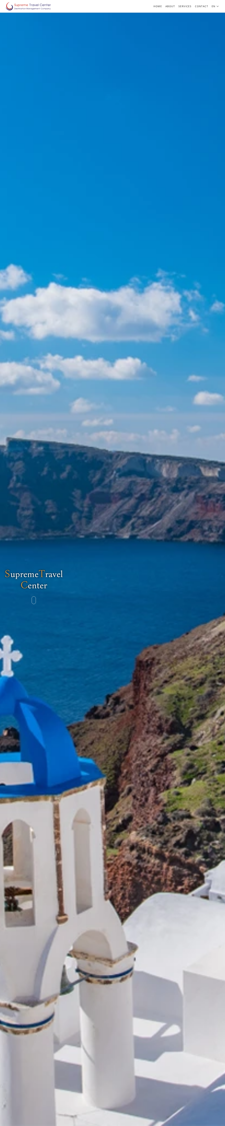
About (170, 6)
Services (184, 6)
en (214, 6)
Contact (201, 6)
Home (157, 6)
